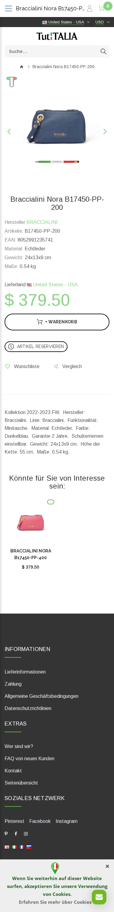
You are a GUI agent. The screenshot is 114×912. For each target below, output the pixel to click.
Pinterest (14, 821)
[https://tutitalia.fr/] (21, 846)
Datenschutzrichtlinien (28, 708)
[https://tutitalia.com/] (7, 846)
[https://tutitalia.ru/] (28, 846)
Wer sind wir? (19, 746)
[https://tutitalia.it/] (14, 846)
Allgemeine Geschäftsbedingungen (41, 696)
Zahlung (13, 684)
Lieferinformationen (25, 671)
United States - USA (55, 284)
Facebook (40, 821)
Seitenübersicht (21, 782)
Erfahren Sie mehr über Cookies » (57, 902)
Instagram (67, 821)
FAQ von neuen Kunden (29, 758)
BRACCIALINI (42, 222)
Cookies (61, 894)
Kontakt (13, 770)
